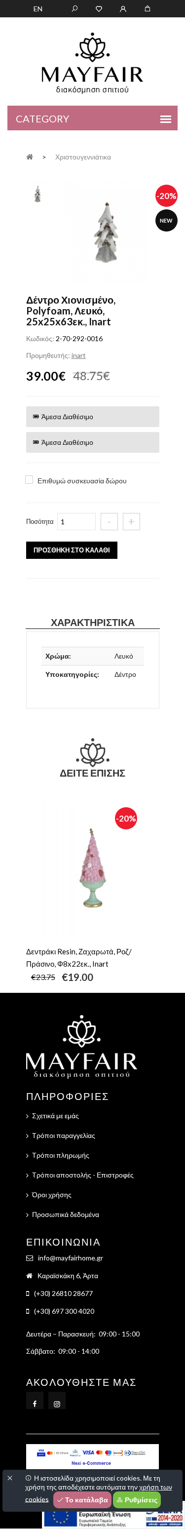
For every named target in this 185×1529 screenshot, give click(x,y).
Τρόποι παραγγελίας (63, 1135)
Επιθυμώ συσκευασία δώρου (82, 480)
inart (79, 355)
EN (38, 8)
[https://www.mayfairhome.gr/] (99, 7)
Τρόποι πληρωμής (60, 1155)
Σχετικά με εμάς (55, 1115)
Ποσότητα (40, 521)
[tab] (37, 193)
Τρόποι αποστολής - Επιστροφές (83, 1175)
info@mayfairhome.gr (70, 1258)
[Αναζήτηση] (74, 7)
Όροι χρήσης (52, 1194)
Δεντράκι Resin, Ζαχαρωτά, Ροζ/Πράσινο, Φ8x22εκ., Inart (79, 957)
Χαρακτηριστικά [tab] (93, 622)
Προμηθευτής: (48, 355)
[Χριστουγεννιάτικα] (106, 233)
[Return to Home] (29, 156)
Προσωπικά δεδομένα (65, 1214)
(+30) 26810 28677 (63, 1293)
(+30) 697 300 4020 (64, 1311)
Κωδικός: (40, 338)
